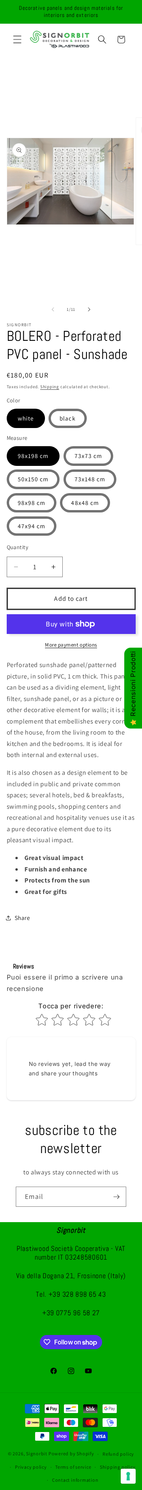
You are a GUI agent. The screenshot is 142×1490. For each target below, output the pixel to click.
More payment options (71, 644)
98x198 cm (33, 456)
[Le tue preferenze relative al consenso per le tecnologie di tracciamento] (128, 1476)
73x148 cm (90, 479)
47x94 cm (32, 526)
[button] (17, 39)
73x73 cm (89, 456)
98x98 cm (32, 503)
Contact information (75, 1480)
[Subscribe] (116, 1197)
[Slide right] (89, 309)
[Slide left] (53, 309)
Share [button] (22, 918)
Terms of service (73, 1467)
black (68, 418)
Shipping (49, 386)
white (26, 418)
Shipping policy (118, 1467)
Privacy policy (31, 1467)
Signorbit (36, 1454)
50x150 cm (33, 479)
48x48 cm (85, 503)
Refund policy (118, 1454)
